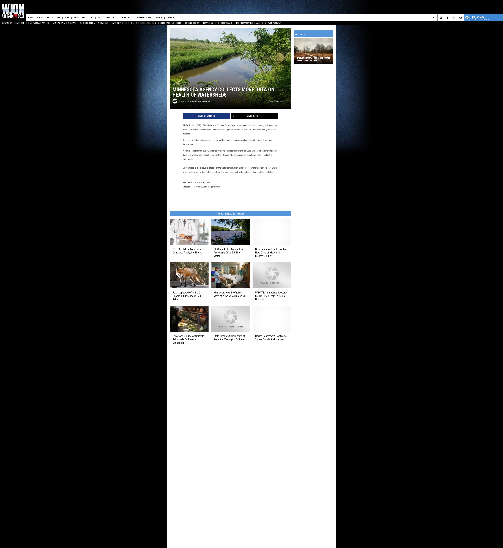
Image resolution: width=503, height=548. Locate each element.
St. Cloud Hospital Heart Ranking (94, 23)
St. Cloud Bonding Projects (144, 23)
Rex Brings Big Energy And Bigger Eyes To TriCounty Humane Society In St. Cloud (325, 59)
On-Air (40, 18)
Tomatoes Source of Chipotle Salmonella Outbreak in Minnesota (188, 339)
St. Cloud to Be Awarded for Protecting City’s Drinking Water (229, 253)
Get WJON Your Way (273, 23)
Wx (92, 18)
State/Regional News (212, 187)
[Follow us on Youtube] (460, 17)
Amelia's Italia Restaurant (64, 23)
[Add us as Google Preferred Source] (441, 17)
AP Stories (197, 187)
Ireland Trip (19, 23)
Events (159, 18)
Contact (170, 18)
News (67, 18)
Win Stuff (111, 18)
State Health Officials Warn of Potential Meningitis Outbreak (229, 337)
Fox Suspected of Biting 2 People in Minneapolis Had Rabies (187, 296)
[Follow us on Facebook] (447, 17)
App (58, 18)
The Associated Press (185, 101)
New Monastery (210, 23)
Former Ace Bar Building (170, 23)
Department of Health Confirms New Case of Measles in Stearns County (271, 253)
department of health (203, 182)
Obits (100, 18)
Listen (50, 18)
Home (30, 18)
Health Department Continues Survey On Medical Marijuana (271, 337)
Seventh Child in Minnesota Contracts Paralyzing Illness (187, 251)
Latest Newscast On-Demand (248, 23)
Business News (80, 18)
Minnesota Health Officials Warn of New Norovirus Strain (229, 294)
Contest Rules (126, 18)
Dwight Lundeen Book (120, 23)
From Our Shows (144, 18)
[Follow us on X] (454, 17)
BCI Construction (192, 23)
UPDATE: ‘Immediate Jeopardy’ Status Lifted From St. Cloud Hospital (271, 296)
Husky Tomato (226, 23)
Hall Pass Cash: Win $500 (38, 23)
